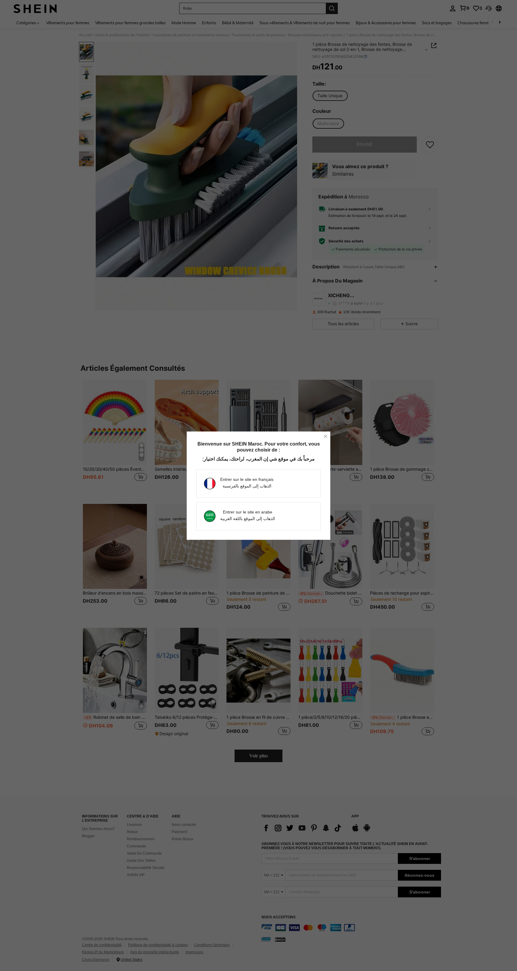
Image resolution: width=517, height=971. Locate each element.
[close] (325, 436)
